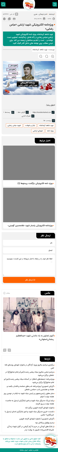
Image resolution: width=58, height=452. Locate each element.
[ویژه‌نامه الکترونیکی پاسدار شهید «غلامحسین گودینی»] (29, 205)
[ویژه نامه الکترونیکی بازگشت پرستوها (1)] (29, 163)
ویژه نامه (50, 130)
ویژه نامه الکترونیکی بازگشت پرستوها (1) (35, 183)
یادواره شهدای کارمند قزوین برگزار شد (39, 407)
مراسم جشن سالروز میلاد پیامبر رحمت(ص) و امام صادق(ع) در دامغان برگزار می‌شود (29, 374)
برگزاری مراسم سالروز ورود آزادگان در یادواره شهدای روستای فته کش (29, 366)
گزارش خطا (21, 112)
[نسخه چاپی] (4, 18)
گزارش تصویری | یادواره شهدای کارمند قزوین (36, 418)
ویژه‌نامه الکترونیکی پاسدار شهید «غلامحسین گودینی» (30, 225)
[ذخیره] (9, 18)
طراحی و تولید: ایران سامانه (29, 450)
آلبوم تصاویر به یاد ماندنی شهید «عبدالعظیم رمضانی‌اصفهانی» (35, 337)
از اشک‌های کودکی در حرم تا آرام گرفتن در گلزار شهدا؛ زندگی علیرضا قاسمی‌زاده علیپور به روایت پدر (30, 428)
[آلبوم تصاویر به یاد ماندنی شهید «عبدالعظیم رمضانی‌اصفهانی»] (29, 314)
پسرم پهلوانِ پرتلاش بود (44, 422)
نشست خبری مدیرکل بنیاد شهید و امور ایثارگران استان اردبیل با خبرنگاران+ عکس (29, 413)
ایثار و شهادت (30, 125)
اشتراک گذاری (26, 116)
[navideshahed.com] (50, 441)
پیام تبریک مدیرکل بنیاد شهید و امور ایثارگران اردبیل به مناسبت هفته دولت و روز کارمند (29, 402)
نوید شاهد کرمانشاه (46, 125)
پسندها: (7, 112)
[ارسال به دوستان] (14, 18)
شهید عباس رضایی (14, 125)
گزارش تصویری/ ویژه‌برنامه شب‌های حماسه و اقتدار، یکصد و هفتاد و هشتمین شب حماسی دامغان (30, 388)
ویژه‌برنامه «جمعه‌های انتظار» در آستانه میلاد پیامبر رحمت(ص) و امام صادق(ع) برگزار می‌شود (29, 381)
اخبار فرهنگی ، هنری (40, 14)
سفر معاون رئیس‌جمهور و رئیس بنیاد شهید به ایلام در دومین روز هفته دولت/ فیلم (29, 395)
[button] (9, 350)
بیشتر (8, 293)
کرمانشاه (51, 14)
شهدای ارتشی (38, 130)
